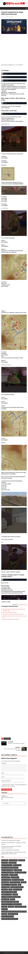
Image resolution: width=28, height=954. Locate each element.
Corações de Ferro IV (14, 882)
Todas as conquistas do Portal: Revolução (10, 850)
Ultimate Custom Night (20, 906)
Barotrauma (21, 860)
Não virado (7, 738)
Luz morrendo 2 (17, 870)
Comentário (3, 763)
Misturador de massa (22, 604)
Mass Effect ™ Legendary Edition (9, 884)
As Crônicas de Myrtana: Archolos (9, 918)
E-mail (2, 777)
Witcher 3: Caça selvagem (7, 916)
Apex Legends (5, 860)
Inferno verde (5, 882)
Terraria (12, 899)
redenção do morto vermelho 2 (9, 892)
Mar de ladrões (5, 899)
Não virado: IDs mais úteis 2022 (10, 612)
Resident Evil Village (6, 894)
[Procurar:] (14, 803)
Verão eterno (5, 874)
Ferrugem (15, 894)
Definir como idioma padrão (7, 797)
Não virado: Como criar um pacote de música (13, 614)
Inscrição (23, 882)
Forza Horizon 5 (14, 877)
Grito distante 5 (13, 874)
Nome (2, 773)
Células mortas (17, 865)
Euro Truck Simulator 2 (20, 872)
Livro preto (4, 862)
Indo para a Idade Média (18, 879)
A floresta (4, 906)
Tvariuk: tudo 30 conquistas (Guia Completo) (10, 840)
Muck (19, 884)
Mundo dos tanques (12, 914)
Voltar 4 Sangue (13, 860)
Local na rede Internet (6, 780)
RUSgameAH (10, 16)
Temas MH (23, 952)
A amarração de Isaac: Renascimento (10, 901)
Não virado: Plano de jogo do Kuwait (11, 619)
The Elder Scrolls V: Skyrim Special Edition (11, 904)
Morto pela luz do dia (7, 865)
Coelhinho (11, 906)
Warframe (4, 914)
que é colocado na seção (7, 872)
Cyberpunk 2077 (12, 862)
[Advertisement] (14, 49)
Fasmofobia (4, 889)
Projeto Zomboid (17, 889)
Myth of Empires (5, 887)
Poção (10, 889)
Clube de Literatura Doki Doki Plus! (10, 867)
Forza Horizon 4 (5, 877)
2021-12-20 (4, 16)
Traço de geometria (6, 879)
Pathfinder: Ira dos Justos (17, 887)
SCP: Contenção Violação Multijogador (11, 896)
